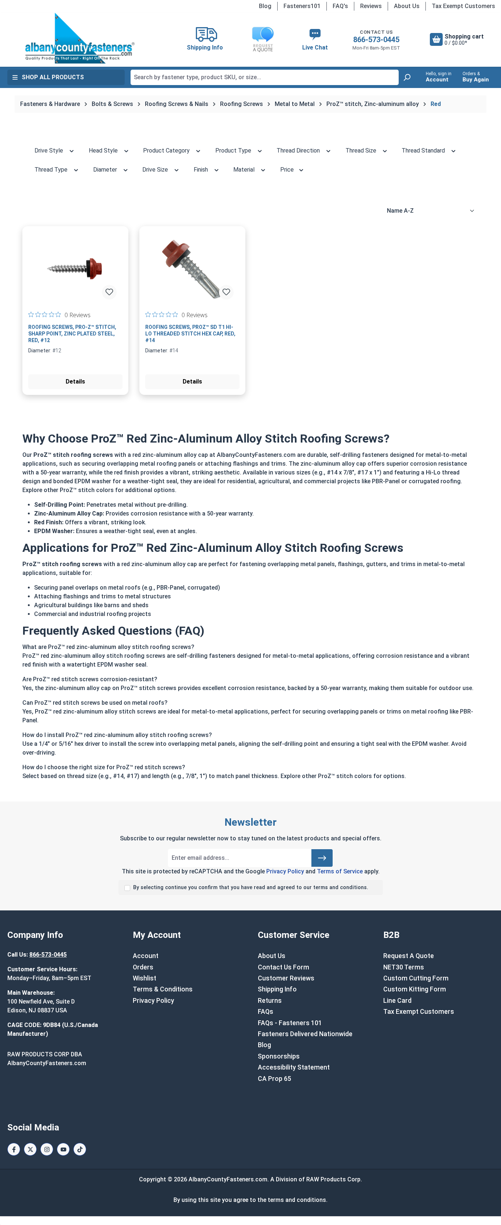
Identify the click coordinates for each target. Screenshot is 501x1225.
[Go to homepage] (80, 38)
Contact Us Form (283, 967)
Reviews (371, 6)
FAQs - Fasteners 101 (290, 1023)
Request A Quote (408, 956)
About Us (407, 6)
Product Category (167, 150)
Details (75, 381)
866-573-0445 (376, 39)
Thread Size (361, 150)
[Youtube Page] (63, 1149)
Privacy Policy (285, 871)
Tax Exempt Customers (463, 6)
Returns (270, 1000)
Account (145, 956)
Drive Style (49, 150)
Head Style (104, 150)
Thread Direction (299, 150)
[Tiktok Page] (79, 1149)
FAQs (265, 1011)
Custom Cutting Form (416, 978)
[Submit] (322, 858)
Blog (265, 6)
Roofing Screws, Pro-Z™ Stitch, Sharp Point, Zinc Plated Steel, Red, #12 (72, 333)
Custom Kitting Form (414, 989)
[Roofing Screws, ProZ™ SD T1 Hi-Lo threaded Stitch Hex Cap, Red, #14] (192, 268)
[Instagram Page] (46, 1149)
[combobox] (265, 77)
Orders (143, 967)
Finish (201, 169)
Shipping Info (277, 989)
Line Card (397, 1000)
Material (244, 169)
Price (287, 169)
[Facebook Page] (13, 1149)
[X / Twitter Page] (30, 1149)
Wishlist (144, 978)
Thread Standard (424, 150)
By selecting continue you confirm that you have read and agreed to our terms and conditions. (250, 887)
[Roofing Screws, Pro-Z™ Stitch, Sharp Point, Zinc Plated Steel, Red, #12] (75, 268)
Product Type (234, 150)
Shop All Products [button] (53, 77)
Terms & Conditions (163, 989)
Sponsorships (279, 1056)
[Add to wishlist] (109, 292)
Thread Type (51, 169)
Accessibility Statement (294, 1067)
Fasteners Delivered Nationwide (305, 1034)
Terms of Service (340, 871)
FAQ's (340, 6)
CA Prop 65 (274, 1078)
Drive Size (155, 169)
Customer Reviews (286, 978)
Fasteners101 (302, 6)
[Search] (406, 77)
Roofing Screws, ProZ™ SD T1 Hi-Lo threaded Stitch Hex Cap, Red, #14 (190, 333)
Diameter (105, 169)
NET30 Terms (403, 967)
